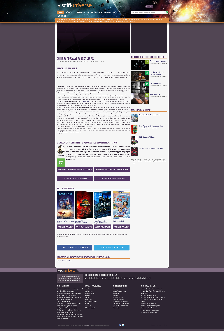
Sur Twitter (69, 261)
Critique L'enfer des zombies (150, 310)
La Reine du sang (118, 297)
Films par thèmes (134, 19)
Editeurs (144, 19)
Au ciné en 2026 (99, 19)
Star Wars (88, 306)
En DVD (118, 19)
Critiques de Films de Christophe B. (112, 169)
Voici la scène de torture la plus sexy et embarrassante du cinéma (69, 311)
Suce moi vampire (118, 299)
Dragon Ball (88, 299)
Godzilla (87, 295)
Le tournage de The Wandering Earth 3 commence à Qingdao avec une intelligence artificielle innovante (69, 306)
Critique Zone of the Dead (149, 312)
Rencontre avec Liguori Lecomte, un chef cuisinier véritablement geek (70, 290)
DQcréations (86, 325)
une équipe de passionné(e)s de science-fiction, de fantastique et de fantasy (69, 278)
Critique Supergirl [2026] (148, 295)
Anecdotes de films (97, 21)
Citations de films (84, 21)
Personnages (61, 21)
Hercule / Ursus (89, 293)
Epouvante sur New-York (120, 306)
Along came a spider (158, 61)
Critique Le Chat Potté (148, 308)
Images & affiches (72, 21)
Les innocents (155, 83)
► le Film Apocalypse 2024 (74, 178)
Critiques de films (62, 19)
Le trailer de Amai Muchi (64, 299)
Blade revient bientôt (63, 301)
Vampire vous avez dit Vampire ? (67, 295)
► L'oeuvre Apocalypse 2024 (112, 178)
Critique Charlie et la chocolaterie (151, 289)
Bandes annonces (87, 19)
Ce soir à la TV (110, 19)
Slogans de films (123, 21)
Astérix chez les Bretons (120, 301)
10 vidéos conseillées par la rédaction (69, 293)
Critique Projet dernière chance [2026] (153, 297)
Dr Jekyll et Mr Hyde (91, 301)
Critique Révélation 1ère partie (150, 306)
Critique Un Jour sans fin (148, 304)
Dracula (87, 289)
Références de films (110, 21)
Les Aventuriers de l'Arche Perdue (157, 73)
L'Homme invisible (90, 308)
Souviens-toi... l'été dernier (121, 304)
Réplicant (116, 293)
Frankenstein (89, 291)
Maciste (87, 304)
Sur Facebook (61, 261)
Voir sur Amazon (65, 227)
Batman (87, 297)
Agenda (132, 21)
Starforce (115, 295)
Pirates (115, 289)
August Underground (119, 291)
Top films (125, 19)
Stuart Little (116, 308)
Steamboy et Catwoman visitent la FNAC (69, 314)
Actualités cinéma (74, 19)
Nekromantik (155, 94)
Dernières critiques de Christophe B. (75, 169)
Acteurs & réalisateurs (155, 19)
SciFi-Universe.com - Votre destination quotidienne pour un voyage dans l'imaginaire (75, 6)
